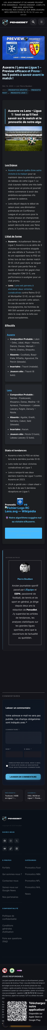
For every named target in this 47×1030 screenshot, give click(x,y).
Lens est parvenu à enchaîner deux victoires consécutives (21, 289)
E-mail (28, 749)
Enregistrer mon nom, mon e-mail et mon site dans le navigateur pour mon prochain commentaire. (25, 765)
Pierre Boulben (26, 86)
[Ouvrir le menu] (41, 21)
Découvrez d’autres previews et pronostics (23, 533)
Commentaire (12, 729)
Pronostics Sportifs (17, 90)
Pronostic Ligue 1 (19, 93)
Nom (8, 749)
